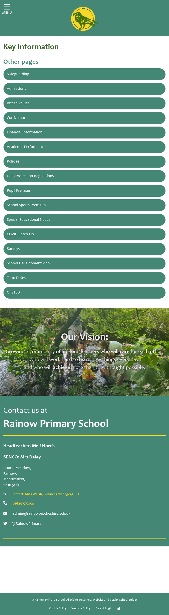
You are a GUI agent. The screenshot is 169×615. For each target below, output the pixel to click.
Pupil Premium (19, 191)
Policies (13, 162)
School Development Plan (28, 263)
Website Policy (81, 608)
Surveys (13, 249)
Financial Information (24, 133)
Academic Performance (26, 147)
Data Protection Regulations (30, 176)
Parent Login (104, 608)
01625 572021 (23, 504)
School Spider (128, 600)
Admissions (16, 89)
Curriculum (16, 118)
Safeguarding (18, 74)
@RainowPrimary (26, 524)
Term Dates (16, 278)
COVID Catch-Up (20, 234)
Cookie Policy (57, 608)
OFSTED (13, 293)
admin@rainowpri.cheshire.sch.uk (41, 514)
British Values (18, 103)
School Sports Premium (26, 205)
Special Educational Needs (28, 220)
